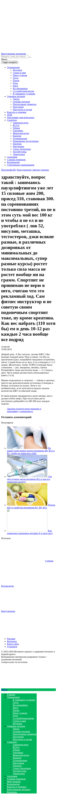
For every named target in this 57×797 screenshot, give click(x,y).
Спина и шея (19, 72)
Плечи (16, 80)
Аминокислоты (20, 122)
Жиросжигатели (21, 133)
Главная (11, 694)
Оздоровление (20, 138)
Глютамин (18, 130)
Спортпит (12, 120)
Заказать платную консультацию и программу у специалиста (24, 410)
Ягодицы (17, 70)
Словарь (49, 561)
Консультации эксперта (18, 789)
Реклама (11, 638)
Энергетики (19, 154)
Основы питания (21, 101)
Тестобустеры (19, 151)
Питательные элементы (24, 104)
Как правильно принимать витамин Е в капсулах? (30, 532)
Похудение (18, 107)
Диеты (16, 99)
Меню (4, 689)
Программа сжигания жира (20, 117)
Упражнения (13, 67)
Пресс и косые (20, 75)
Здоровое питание (16, 96)
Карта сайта (13, 644)
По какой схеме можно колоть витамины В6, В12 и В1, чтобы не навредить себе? (31, 451)
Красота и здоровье (16, 112)
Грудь (15, 78)
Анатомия (12, 157)
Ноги (15, 86)
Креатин (17, 136)
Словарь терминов (16, 159)
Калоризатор (13, 162)
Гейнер (16, 128)
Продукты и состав (22, 109)
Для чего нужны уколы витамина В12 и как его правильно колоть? (29, 479)
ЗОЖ (9, 115)
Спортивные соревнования (20, 165)
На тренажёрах (20, 88)
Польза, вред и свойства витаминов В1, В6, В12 (31, 506)
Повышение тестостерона (26, 141)
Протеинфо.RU (9, 170)
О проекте (12, 646)
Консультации (8, 611)
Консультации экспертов (13, 53)
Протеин (17, 144)
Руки (15, 83)
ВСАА (16, 125)
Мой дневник (14, 781)
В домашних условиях (24, 94)
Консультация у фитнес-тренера (33, 170)
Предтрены (18, 146)
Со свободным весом (23, 91)
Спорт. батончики (22, 149)
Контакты (12, 641)
